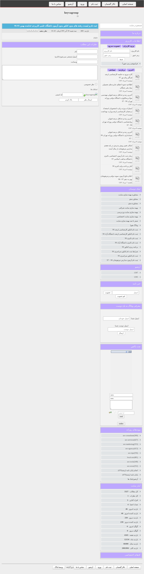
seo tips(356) (133, 453)
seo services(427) (131, 440)
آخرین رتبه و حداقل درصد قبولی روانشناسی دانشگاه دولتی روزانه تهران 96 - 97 (122, 123)
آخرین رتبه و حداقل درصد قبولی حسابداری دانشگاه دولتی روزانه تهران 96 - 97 (121, 137)
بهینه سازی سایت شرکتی (128, 208)
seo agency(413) (131, 448)
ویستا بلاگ (59, 567)
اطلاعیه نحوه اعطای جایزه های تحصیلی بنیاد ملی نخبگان (117, 88)
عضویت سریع (114, 46)
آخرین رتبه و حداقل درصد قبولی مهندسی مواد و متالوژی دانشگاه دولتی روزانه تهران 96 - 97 (121, 99)
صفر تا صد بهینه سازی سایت (127, 221)
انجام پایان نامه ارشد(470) (128, 470)
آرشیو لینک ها (133, 479)
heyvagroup (71, 12)
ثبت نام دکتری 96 (131, 238)
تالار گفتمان (110, 4)
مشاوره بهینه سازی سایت (128, 195)
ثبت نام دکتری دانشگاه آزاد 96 (126, 243)
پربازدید (122, 70)
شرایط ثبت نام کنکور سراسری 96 (125, 251)
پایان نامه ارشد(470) (130, 475)
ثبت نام (94, 4)
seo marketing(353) (130, 444)
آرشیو (70, 4)
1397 (136, 273)
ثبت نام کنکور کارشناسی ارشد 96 (125, 230)
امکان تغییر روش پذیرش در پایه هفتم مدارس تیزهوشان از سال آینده (118, 148)
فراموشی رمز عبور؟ (130, 64)
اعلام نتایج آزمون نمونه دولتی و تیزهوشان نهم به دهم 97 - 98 (116, 179)
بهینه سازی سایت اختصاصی (127, 217)
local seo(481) (132, 457)
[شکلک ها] (94, 89)
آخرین (130, 70)
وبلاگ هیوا (134, 225)
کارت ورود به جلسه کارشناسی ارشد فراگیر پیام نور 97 (118, 77)
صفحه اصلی (127, 4)
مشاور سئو (134, 199)
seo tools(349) (132, 462)
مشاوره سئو (133, 203)
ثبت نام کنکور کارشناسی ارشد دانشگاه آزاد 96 (120, 234)
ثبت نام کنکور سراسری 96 (128, 256)
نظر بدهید (43, 31)
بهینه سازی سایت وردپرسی (127, 212)
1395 (136, 277)
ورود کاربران (128, 46)
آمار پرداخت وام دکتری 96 (122, 167)
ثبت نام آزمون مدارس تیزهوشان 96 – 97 (122, 260)
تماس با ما (56, 4)
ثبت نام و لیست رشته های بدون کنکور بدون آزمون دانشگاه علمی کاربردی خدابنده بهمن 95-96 (55, 26)
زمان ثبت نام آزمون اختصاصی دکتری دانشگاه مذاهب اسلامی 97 (118, 159)
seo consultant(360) (130, 435)
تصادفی (112, 70)
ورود (82, 4)
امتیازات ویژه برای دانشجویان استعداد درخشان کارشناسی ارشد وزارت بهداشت (116, 111)
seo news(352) (132, 466)
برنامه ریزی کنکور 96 (130, 247)
